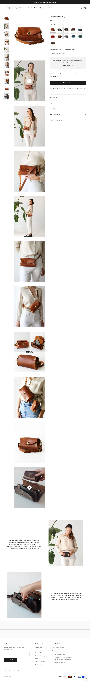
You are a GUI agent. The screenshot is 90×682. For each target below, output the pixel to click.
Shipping (37, 658)
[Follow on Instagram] (10, 671)
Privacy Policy (39, 664)
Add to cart (68, 82)
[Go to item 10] (6, 88)
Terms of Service (40, 661)
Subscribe (11, 659)
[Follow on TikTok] (19, 671)
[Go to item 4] (6, 42)
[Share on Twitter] (57, 120)
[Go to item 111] (6, 96)
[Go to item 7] (6, 65)
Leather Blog (38, 650)
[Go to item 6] (6, 57)
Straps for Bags (38, 8)
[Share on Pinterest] (59, 120)
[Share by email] (62, 120)
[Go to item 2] (6, 26)
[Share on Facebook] (54, 120)
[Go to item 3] (6, 34)
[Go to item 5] (6, 50)
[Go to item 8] (6, 73)
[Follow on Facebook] (5, 671)
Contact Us (38, 647)
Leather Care (39, 653)
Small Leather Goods (25, 8)
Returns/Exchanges (40, 656)
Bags (16, 8)
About (55, 8)
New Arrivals (48, 8)
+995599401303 (59, 647)
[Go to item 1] (6, 18)
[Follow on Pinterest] (14, 671)
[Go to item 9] (6, 81)
